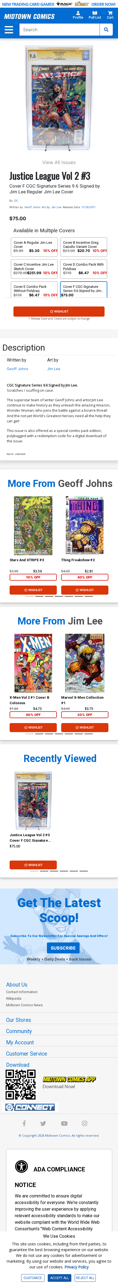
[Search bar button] (106, 30)
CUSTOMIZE (33, 1278)
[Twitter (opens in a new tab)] (43, 1124)
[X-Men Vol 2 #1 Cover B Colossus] (33, 663)
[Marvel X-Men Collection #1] (84, 663)
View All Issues (59, 162)
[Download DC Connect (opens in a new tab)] (61, 1107)
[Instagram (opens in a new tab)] (84, 1124)
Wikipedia (13, 998)
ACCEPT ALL (59, 1278)
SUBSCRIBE (63, 948)
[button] (78, 16)
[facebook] (24, 1124)
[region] (12, 533)
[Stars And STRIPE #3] (33, 525)
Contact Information (22, 992)
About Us (16, 985)
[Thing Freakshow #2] (84, 525)
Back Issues (80, 959)
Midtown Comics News (24, 1005)
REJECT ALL (85, 1278)
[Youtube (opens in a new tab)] (64, 1124)
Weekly (33, 959)
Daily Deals (54, 959)
